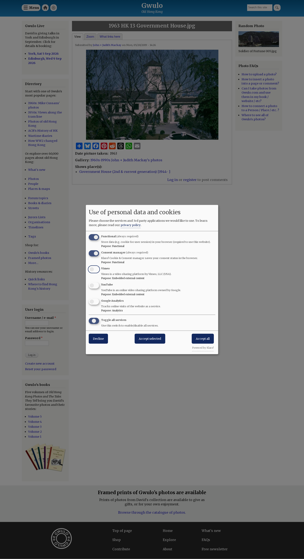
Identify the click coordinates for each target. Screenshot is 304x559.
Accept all (203, 338)
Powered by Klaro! (203, 347)
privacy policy (131, 225)
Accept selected (150, 338)
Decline (98, 338)
